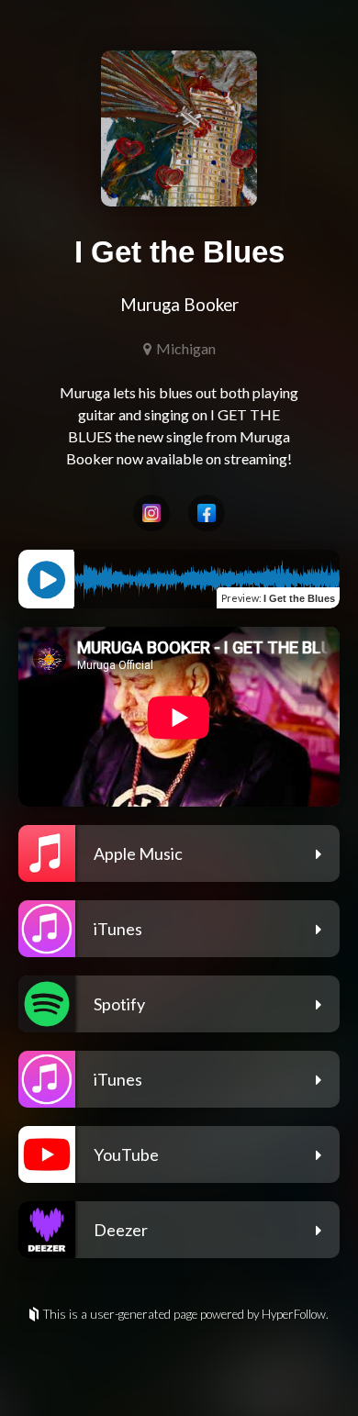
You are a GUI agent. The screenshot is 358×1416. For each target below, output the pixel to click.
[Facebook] (206, 513)
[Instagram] (151, 513)
